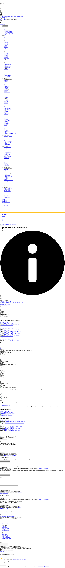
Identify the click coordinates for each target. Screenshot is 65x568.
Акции (12, 16)
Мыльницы (6, 182)
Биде (5, 128)
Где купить (21, 16)
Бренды (3, 529)
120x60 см (6, 100)
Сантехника (6, 28)
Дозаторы (6, 178)
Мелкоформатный (7, 109)
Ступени (6, 48)
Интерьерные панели (8, 31)
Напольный (6, 86)
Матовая (5, 65)
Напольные (6, 129)
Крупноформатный (7, 108)
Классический (6, 70)
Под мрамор (6, 55)
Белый (5, 112)
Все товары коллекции (4, 322)
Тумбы (5, 140)
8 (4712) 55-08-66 (3, 19)
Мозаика (5, 46)
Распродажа (6, 205)
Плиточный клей (7, 76)
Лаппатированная (7, 64)
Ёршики (5, 179)
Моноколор (6, 114)
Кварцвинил (4, 201)
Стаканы (6, 184)
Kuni (1, 348)
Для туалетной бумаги (8, 176)
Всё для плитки (7, 30)
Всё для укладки (7, 197)
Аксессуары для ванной (8, 32)
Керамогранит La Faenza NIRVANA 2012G (12, 430)
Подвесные (6, 122)
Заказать (2, 452)
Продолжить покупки (22, 559)
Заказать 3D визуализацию (5, 308)
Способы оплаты (5, 527)
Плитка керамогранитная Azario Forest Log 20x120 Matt (14, 423)
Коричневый (6, 113)
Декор (5, 45)
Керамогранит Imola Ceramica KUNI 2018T (13, 327)
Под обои (6, 56)
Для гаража (6, 96)
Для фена (6, 177)
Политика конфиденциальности (8, 523)
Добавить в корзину (3, 301)
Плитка (3, 199)
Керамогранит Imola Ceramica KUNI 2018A (13, 333)
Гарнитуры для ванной (8, 136)
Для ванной (6, 37)
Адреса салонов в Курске (6, 405)
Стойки (5, 185)
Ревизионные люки (7, 192)
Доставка (17, 16)
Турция (5, 106)
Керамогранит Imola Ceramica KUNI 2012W (12, 335)
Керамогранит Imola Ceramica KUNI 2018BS (13, 331)
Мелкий (5, 50)
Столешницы (6, 139)
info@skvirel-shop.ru (3, 541)
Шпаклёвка (6, 164)
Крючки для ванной (7, 181)
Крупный (6, 49)
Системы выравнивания (8, 160)
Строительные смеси (6, 202)
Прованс (5, 71)
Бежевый (6, 111)
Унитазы (5, 125)
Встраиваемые (6, 120)
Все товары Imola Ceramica (5, 304)
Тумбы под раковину (8, 141)
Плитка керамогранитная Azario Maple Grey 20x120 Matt (15, 421)
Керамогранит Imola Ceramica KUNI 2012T (12, 338)
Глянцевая (6, 63)
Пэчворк (5, 72)
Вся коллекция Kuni (3, 305)
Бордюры (6, 44)
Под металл (6, 82)
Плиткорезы (6, 162)
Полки (5, 183)
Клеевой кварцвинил (8, 196)
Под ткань (6, 57)
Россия (5, 61)
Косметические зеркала (8, 180)
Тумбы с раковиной (7, 142)
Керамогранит (6, 27)
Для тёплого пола (7, 152)
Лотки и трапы (7, 190)
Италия (5, 60)
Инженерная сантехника (8, 33)
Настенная (6, 42)
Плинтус (6, 47)
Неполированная (7, 92)
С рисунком (6, 58)
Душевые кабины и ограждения (10, 133)
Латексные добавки (7, 156)
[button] (1, 207)
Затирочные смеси (7, 147)
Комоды (5, 138)
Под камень (6, 54)
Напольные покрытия (8, 34)
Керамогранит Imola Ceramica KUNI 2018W (13, 324)
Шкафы (5, 143)
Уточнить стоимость (4, 467)
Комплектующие (7, 131)
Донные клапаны (7, 189)
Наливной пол (6, 157)
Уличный (6, 88)
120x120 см (6, 99)
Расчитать (2, 498)
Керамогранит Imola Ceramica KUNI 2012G (12, 340)
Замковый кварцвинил (8, 195)
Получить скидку (3, 565)
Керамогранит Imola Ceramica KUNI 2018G (13, 329)
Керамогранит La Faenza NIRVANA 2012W (12, 428)
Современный (6, 73)
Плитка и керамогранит (6, 533)
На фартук (6, 43)
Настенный (6, 87)
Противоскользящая (7, 66)
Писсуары (6, 124)
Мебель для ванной (7, 29)
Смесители (6, 127)
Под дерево (6, 53)
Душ (5, 132)
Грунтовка (6, 153)
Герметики (6, 155)
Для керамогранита (7, 151)
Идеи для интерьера (5, 530)
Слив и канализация (8, 188)
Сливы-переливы (7, 191)
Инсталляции (6, 123)
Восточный (6, 69)
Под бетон (6, 52)
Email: (1, 518)
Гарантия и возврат (5, 528)
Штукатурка (6, 165)
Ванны (5, 118)
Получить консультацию (4, 505)
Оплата (14, 16)
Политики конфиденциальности (10, 455)
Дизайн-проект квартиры (5, 16)
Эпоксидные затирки (8, 149)
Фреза (5, 161)
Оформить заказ (15, 559)
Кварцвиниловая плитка (8, 194)
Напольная (6, 41)
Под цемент (6, 84)
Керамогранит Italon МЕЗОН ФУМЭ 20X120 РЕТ (13, 426)
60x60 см (6, 103)
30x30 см (6, 101)
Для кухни (6, 38)
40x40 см (6, 102)
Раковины (6, 119)
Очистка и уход (7, 163)
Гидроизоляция (7, 154)
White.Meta (2, 551)
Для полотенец (7, 175)
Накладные (6, 121)
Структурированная (7, 67)
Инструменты (6, 158)
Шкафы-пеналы (7, 144)
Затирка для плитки (7, 75)
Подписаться (15, 518)
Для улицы (6, 39)
